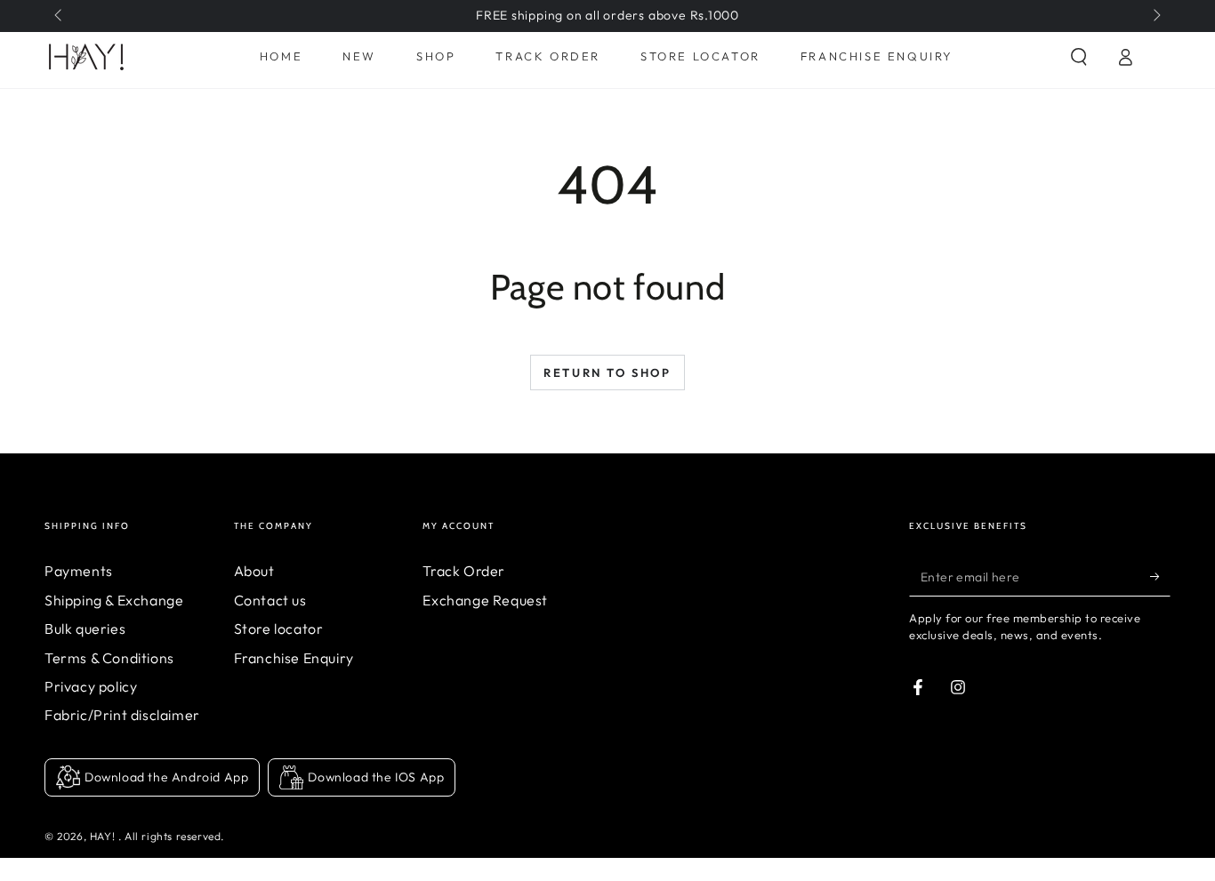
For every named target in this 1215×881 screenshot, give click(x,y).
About (254, 571)
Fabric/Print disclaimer (122, 715)
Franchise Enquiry (294, 658)
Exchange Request (485, 600)
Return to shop (607, 372)
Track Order (463, 571)
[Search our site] (1079, 56)
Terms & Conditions (109, 658)
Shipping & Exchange (113, 600)
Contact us (270, 600)
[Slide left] (59, 16)
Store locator (279, 628)
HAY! (104, 836)
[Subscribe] (1160, 576)
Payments (78, 571)
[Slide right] (1155, 16)
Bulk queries (84, 628)
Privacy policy (90, 686)
